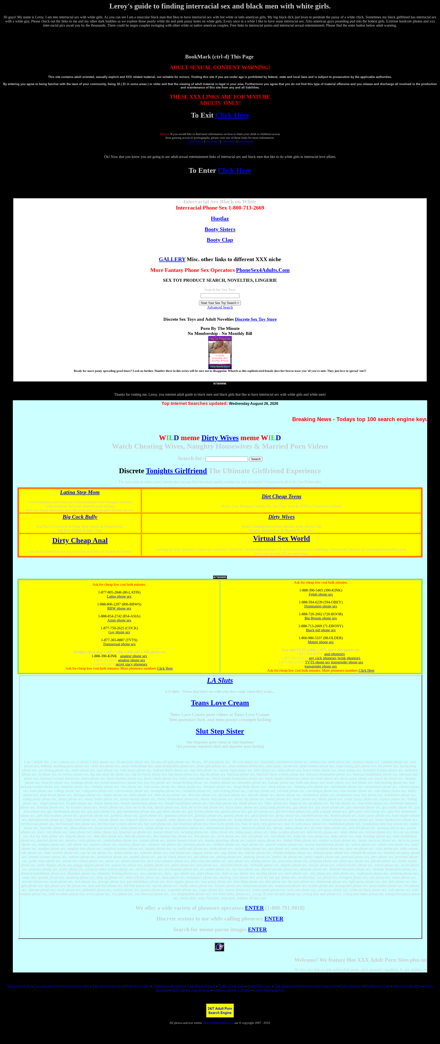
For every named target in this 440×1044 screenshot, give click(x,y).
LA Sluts (220, 680)
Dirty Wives (220, 438)
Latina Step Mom (80, 492)
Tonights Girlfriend (176, 471)
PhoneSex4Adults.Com (263, 270)
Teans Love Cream (220, 703)
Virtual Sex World (281, 538)
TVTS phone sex (317, 662)
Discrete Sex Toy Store (256, 319)
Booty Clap (220, 240)
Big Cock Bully (80, 517)
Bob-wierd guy (351, 986)
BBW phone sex (119, 608)
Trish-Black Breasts (201, 986)
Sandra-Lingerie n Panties (232, 990)
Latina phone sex (119, 596)
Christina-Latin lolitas (168, 986)
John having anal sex (107, 986)
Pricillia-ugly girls (377, 986)
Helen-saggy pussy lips (320, 986)
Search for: (191, 458)
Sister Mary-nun (259, 986)
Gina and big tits (18, 986)
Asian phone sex (119, 620)
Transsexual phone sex (119, 644)
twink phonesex (349, 658)
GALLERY (172, 259)
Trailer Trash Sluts (231, 986)
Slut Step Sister (220, 731)
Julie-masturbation (287, 986)
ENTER (254, 908)
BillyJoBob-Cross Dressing (191, 990)
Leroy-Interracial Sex (269, 990)
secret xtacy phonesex (131, 664)
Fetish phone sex (321, 594)
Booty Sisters (220, 229)
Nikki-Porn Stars (137, 986)
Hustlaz (220, 218)
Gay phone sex (119, 632)
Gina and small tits (46, 986)
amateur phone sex (133, 656)
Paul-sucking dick (76, 986)
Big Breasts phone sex (321, 618)
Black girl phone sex (321, 630)
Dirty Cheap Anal (80, 540)
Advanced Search (220, 307)
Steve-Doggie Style (407, 986)
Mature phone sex (321, 642)
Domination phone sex (320, 606)
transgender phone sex (347, 662)
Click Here (232, 115)
